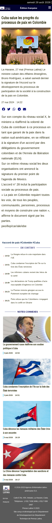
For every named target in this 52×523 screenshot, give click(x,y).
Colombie (27, 242)
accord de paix (11, 242)
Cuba (37, 242)
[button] (3, 109)
